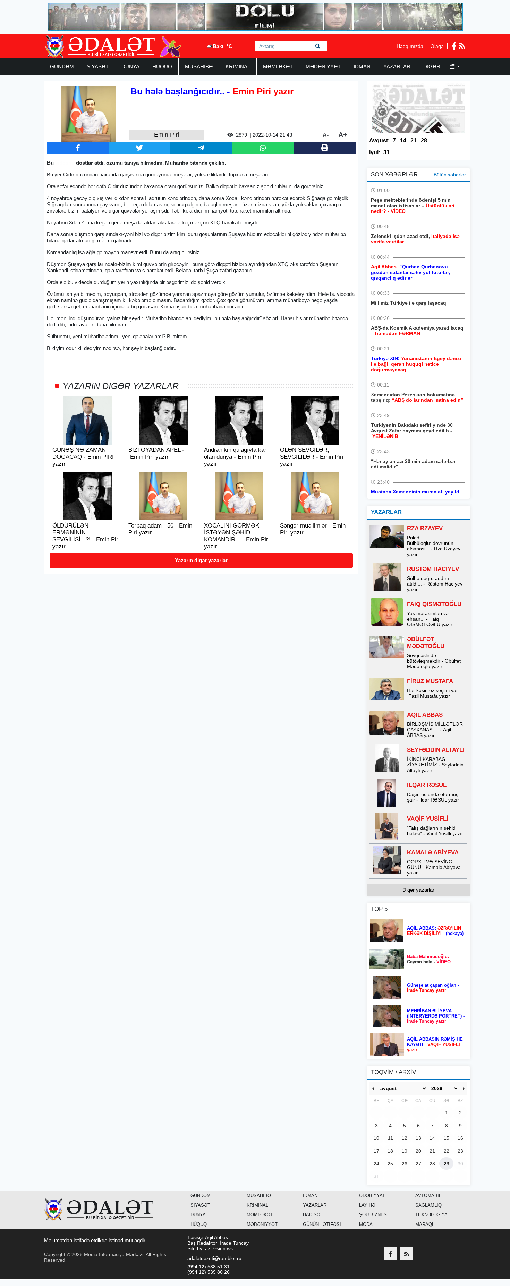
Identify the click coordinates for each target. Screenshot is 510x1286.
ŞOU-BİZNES (373, 1214)
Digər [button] (432, 66)
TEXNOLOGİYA (431, 1214)
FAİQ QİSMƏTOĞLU (434, 604)
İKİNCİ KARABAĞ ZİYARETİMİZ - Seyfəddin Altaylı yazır (435, 764)
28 (424, 140)
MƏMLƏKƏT (278, 66)
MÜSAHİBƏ (199, 66)
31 (386, 152)
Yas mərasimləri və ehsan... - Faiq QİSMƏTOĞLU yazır (429, 619)
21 (413, 140)
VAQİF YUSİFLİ (427, 818)
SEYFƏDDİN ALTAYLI (436, 750)
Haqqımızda (410, 46)
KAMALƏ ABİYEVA (433, 852)
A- (326, 135)
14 (403, 140)
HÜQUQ (162, 66)
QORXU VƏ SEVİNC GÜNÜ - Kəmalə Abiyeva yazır (434, 867)
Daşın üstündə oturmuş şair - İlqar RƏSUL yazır (433, 797)
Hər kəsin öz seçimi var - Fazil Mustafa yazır (434, 693)
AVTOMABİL (428, 1195)
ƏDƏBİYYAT (372, 1195)
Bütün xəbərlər (450, 174)
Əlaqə (437, 46)
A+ (342, 135)
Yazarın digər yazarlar (201, 560)
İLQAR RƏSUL (427, 785)
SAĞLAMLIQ (428, 1205)
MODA (366, 1224)
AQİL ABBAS (425, 715)
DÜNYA (130, 66)
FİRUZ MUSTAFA (430, 681)
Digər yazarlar (418, 890)
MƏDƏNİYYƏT (323, 66)
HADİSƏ (311, 1214)
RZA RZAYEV (425, 528)
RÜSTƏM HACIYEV (433, 569)
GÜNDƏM (62, 66)
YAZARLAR (396, 66)
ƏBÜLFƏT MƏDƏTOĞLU (425, 642)
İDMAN (362, 66)
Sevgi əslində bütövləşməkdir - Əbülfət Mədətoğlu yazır (434, 661)
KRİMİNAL (238, 66)
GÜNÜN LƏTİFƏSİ (322, 1224)
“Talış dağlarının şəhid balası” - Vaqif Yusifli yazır (435, 830)
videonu (64, 163)
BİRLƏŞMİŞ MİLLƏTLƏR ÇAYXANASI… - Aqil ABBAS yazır (435, 729)
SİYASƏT (98, 66)
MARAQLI (425, 1224)
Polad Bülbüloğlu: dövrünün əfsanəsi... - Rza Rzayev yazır (433, 546)
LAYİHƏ (367, 1205)
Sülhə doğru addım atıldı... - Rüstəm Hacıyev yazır (434, 583)
